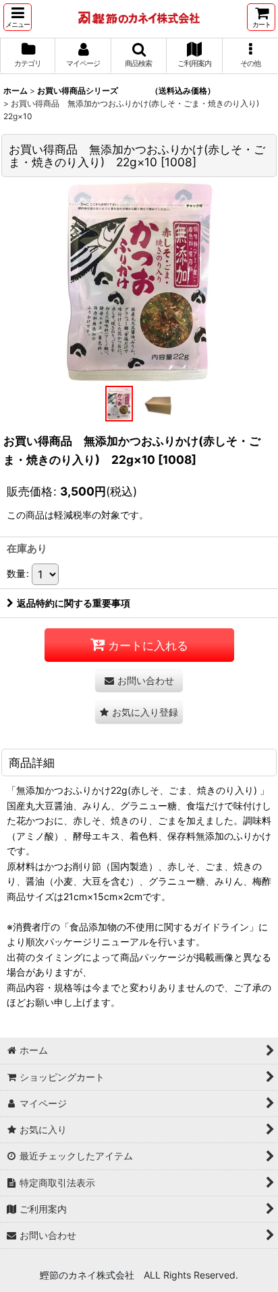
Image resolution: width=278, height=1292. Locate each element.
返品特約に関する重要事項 (73, 603)
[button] (17, 17)
